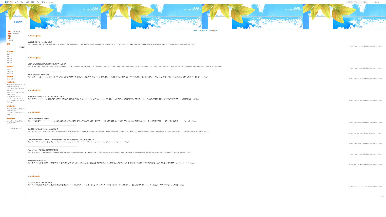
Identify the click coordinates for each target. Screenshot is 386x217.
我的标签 (9, 62)
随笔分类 (10, 66)
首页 (199, 31)
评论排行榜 (11, 106)
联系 (207, 31)
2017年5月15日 (35, 90)
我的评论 (9, 56)
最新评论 (9, 60)
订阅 (211, 31)
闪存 (38, 2)
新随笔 (203, 31)
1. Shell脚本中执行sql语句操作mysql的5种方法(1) (16, 109)
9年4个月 (16, 34)
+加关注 (10, 40)
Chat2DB (52, 2)
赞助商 (44, 2)
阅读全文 (193, 44)
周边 (21, 2)
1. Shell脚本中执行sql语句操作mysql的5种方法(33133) (16, 85)
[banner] (8, 2)
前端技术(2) (10, 73)
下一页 (382, 196)
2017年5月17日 (35, 36)
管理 (216, 31)
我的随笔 (9, 54)
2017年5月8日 (34, 112)
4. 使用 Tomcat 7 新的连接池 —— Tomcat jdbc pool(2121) (15, 97)
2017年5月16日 (35, 58)
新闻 (27, 2)
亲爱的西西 (18, 22)
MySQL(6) (10, 71)
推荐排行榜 (11, 118)
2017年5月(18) (11, 79)
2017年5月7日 (34, 176)
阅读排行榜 (11, 82)
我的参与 (9, 58)
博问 (32, 2)
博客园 (19, 128)
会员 (16, 2)
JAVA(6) (9, 69)
